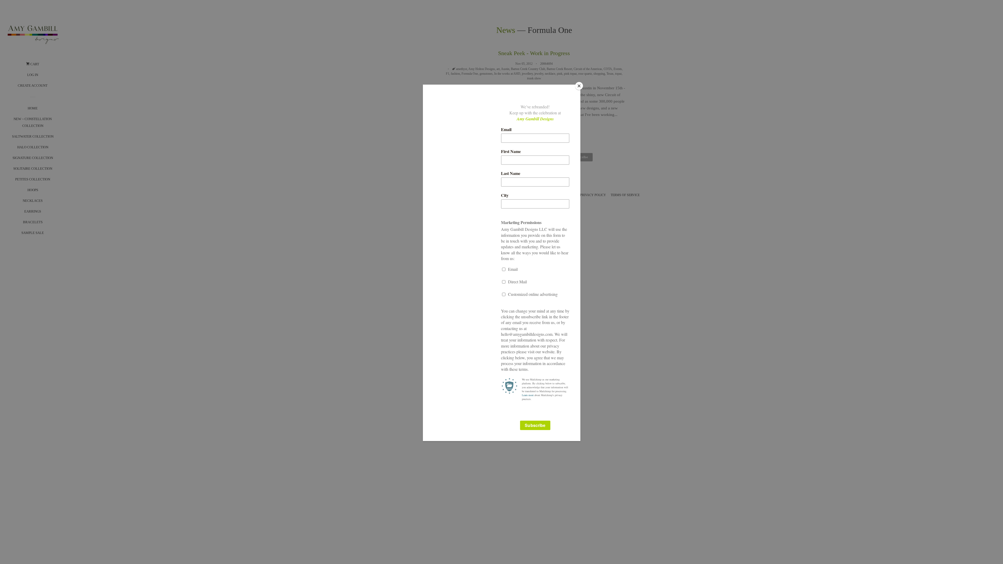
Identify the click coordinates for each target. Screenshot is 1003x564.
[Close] (579, 86)
